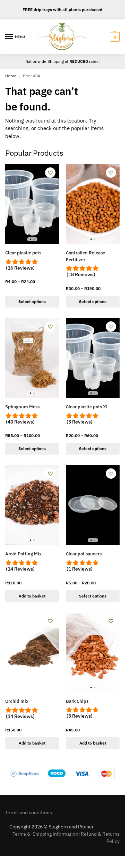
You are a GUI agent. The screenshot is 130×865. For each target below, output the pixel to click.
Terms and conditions (28, 812)
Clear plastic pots (23, 253)
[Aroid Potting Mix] (32, 505)
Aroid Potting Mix (23, 554)
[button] (114, 37)
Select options (32, 301)
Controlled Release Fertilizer (85, 256)
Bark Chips (77, 701)
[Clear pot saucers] (93, 505)
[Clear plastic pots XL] (93, 358)
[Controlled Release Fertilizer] (93, 204)
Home (10, 75)
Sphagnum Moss (22, 407)
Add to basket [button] (32, 596)
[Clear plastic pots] (32, 204)
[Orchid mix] (32, 652)
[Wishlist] (50, 172)
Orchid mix (16, 701)
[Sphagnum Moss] (32, 358)
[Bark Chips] (93, 652)
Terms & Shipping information (45, 834)
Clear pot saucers (84, 554)
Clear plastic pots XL (87, 407)
